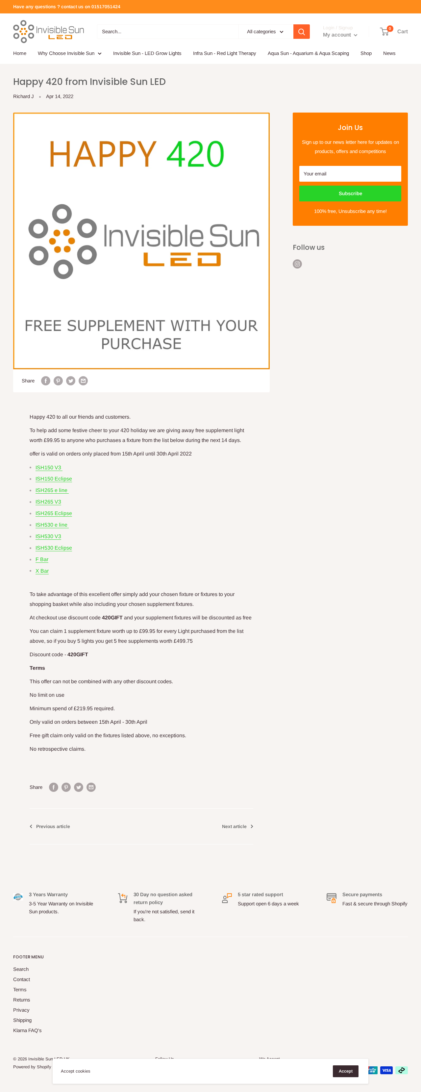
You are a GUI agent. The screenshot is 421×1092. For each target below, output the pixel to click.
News (389, 53)
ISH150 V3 (49, 467)
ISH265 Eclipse (54, 513)
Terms (20, 989)
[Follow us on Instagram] (297, 264)
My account (337, 35)
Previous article (53, 826)
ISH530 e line (52, 525)
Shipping (22, 1020)
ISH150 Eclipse (54, 478)
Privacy (21, 1010)
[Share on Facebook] (45, 380)
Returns (21, 999)
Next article (234, 826)
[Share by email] (83, 380)
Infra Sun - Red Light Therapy (224, 53)
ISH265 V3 (48, 502)
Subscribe (350, 193)
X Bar (42, 571)
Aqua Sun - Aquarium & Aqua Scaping (308, 53)
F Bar (42, 559)
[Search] (301, 31)
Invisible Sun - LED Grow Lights (147, 53)
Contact (21, 979)
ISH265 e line (52, 490)
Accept (346, 1071)
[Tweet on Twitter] (70, 380)
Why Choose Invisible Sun (66, 53)
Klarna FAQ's (27, 1030)
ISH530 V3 (48, 536)
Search (21, 969)
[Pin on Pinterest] (58, 380)
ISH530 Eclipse (54, 548)
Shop (366, 53)
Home (19, 53)
